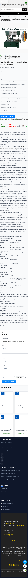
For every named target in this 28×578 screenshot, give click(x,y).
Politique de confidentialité (6, 447)
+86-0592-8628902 (10, 523)
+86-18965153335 (7, 509)
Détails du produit (2, 125)
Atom (4, 497)
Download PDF (26, 125)
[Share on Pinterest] (19, 119)
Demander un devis (7, 116)
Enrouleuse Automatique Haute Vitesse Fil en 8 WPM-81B (7, 430)
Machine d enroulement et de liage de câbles (10, 470)
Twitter (2, 460)
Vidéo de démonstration (11, 125)
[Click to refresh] (20, 378)
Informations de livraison (6, 445)
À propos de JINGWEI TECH (7, 442)
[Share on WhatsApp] (25, 119)
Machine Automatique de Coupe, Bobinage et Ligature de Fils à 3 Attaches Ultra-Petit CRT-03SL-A (6, 406)
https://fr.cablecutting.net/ (13, 545)
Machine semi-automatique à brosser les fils (10, 476)
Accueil (2, 16)
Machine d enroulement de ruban (8, 473)
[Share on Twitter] (8, 119)
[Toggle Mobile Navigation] (26, 3)
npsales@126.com (8, 535)
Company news (4, 488)
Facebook (2, 454)
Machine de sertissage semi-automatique (9, 481)
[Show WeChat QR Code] (25, 570)
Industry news (4, 491)
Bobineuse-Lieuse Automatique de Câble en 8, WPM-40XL (21, 430)
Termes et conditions (5, 450)
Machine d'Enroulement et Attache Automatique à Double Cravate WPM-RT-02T (21, 406)
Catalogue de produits (14, 13)
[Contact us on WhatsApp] (25, 566)
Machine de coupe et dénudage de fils (9, 479)
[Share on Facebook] (3, 119)
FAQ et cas (18, 125)
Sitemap (2, 463)
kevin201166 (5, 506)
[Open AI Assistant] (25, 562)
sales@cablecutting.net (8, 503)
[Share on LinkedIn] (13, 119)
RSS (1, 497)
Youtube (2, 457)
